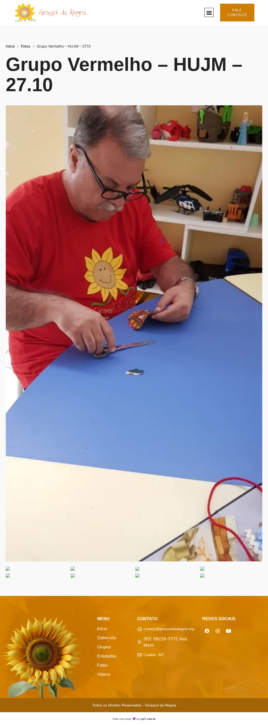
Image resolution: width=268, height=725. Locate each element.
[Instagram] (217, 631)
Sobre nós (106, 638)
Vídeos (103, 674)
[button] (209, 12)
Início (10, 46)
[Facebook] (207, 631)
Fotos (25, 46)
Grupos (104, 647)
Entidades (106, 656)
